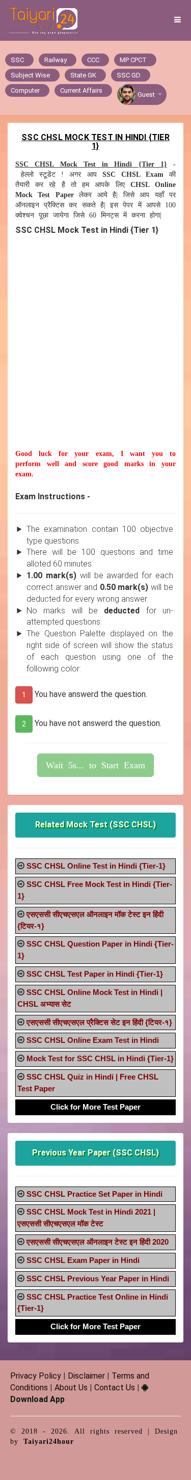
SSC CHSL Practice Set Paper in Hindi (94, 1194)
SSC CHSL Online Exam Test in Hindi (92, 1040)
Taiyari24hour (48, 1441)
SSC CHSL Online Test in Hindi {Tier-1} (96, 866)
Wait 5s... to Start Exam (95, 765)
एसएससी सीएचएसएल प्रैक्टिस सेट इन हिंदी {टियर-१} (99, 1022)
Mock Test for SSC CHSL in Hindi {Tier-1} (100, 1058)
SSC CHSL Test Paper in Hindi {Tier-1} (94, 974)
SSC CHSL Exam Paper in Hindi (83, 1260)
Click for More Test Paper (95, 1106)
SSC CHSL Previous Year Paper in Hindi (97, 1278)
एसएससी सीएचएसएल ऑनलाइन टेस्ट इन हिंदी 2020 (97, 1241)
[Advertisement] (95, 353)
